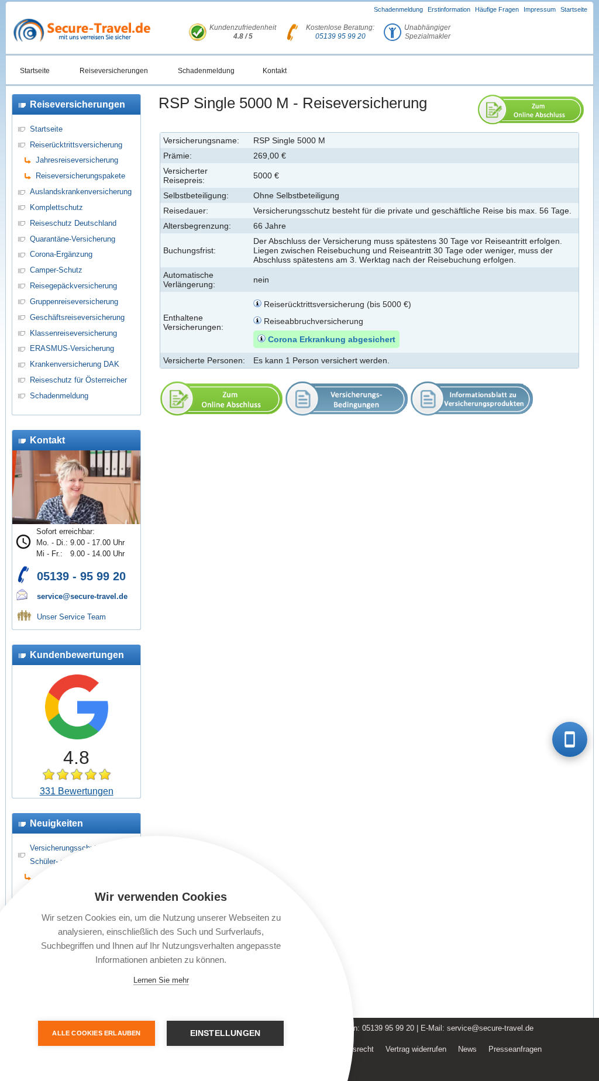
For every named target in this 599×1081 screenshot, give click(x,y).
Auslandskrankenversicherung (81, 191)
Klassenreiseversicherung (73, 333)
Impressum (540, 9)
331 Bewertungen (76, 791)
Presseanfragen (515, 1049)
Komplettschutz (56, 207)
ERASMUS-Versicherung (72, 348)
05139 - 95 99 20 (81, 576)
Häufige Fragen (497, 9)
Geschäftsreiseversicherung (77, 317)
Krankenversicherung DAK (74, 364)
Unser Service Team (71, 616)
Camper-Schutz (56, 270)
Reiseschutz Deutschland (73, 223)
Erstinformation (449, 9)
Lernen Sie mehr (161, 980)
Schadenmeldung (398, 9)
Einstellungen (225, 1033)
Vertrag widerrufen (415, 1049)
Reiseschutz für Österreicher (78, 380)
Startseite (573, 9)
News (467, 1049)
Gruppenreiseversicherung (74, 301)
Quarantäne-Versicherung (72, 239)
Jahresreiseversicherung (77, 160)
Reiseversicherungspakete (80, 175)
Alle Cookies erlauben (96, 1033)
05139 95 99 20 (340, 36)
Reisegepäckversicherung (73, 285)
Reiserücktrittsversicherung (76, 144)
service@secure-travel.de (82, 596)
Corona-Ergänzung (61, 254)
